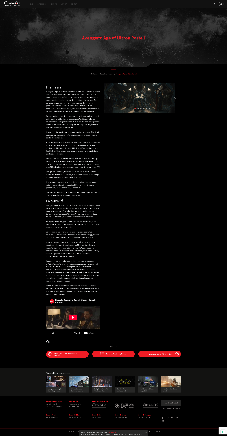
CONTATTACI (171, 402)
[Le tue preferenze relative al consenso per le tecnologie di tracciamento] (223, 432)
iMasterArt (93, 74)
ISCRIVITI (73, 406)
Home (31, 4)
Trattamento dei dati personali (171, 408)
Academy (64, 4)
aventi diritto (148, 431)
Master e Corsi (41, 4)
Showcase (54, 4)
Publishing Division (106, 74)
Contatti (74, 4)
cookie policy (112, 432)
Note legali (157, 431)
